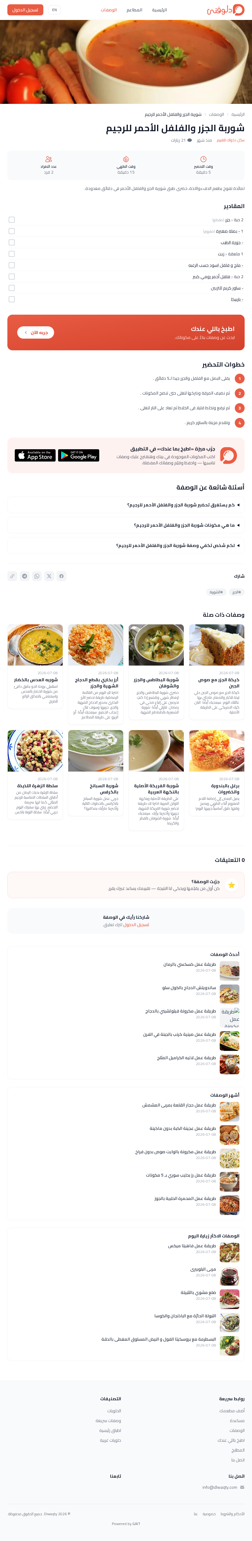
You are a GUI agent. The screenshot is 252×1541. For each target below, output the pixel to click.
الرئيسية (159, 10)
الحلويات (114, 1411)
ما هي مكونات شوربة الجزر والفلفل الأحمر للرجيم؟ (184, 525)
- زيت (222, 254)
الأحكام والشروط (233, 1514)
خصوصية (209, 1514)
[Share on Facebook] (61, 576)
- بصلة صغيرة (228, 231)
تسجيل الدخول (25, 10)
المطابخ (238, 1450)
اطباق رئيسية (110, 1430)
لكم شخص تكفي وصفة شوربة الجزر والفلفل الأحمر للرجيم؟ (175, 545)
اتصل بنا (238, 1460)
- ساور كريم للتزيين (227, 288)
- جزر (229, 220)
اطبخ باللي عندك (231, 1440)
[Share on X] (49, 576)
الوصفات (109, 10)
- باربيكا (237, 299)
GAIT (136, 1523)
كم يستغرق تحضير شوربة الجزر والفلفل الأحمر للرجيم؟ (181, 505)
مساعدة (237, 1421)
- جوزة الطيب (232, 242)
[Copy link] (12, 576)
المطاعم (134, 10)
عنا (196, 1514)
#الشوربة (216, 592)
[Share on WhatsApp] (37, 576)
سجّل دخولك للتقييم (231, 140)
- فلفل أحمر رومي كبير (213, 277)
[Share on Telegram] (25, 576)
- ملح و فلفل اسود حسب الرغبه (215, 265)
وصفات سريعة (108, 1421)
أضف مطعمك (232, 1411)
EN (54, 9)
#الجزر (237, 592)
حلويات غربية (110, 1440)
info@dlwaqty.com (220, 1487)
